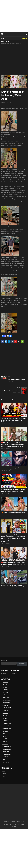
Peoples (4, 779)
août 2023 (5, 757)
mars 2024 (5, 744)
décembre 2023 (6, 746)
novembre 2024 (6, 723)
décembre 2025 (6, 700)
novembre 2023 (6, 749)
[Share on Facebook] (2, 341)
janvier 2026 (5, 697)
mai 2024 (4, 738)
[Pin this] (15, 341)
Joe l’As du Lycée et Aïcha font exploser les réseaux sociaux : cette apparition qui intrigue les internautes (13, 420)
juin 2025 (4, 715)
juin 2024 (4, 736)
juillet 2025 (5, 713)
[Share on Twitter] (6, 341)
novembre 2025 (6, 702)
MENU (3, 38)
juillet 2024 (5, 733)
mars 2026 (5, 692)
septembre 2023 (6, 754)
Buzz (3, 776)
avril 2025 (5, 720)
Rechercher (4, 660)
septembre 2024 (6, 728)
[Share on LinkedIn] (9, 341)
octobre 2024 (5, 726)
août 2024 (5, 731)
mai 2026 (4, 687)
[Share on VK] (19, 341)
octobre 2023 (5, 751)
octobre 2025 (5, 705)
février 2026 (5, 695)
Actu (3, 771)
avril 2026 (5, 689)
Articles (11, 102)
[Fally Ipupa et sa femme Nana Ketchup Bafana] (14, 379)
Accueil (6, 824)
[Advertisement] (14, 16)
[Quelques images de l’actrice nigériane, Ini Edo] (14, 390)
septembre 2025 (6, 708)
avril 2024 (5, 741)
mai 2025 (4, 718)
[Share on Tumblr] (12, 341)
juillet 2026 (5, 682)
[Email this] (22, 341)
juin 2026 (4, 684)
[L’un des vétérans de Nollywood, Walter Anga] (14, 410)
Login (25, 38)
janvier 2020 (5, 762)
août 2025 (5, 710)
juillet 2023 (5, 759)
